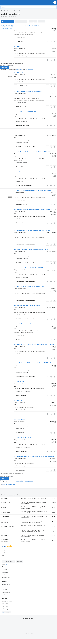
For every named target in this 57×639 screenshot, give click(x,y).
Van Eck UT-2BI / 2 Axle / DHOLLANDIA (25, 111)
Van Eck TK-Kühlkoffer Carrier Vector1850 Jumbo (28, 91)
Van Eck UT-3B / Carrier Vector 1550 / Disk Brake (27, 133)
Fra (6, 564)
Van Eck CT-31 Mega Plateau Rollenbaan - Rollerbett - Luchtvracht (32, 190)
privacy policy (19, 69)
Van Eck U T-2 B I (19, 381)
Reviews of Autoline (6, 592)
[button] (55, 2)
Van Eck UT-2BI (18, 46)
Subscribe (4, 67)
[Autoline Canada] (9, 2)
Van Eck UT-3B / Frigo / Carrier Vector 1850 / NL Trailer (29, 286)
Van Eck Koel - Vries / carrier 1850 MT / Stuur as (27, 305)
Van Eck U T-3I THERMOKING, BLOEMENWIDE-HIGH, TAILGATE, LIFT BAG (35, 209)
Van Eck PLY (17, 171)
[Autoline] (2, 11)
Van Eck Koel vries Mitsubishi (22, 324)
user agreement (29, 69)
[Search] (54, 7)
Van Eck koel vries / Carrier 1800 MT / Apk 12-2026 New (29, 267)
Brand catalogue (6, 595)
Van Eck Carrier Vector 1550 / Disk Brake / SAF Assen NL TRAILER (33, 363)
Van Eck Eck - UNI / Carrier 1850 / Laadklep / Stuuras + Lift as (31, 249)
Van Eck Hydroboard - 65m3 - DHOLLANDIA (26, 26)
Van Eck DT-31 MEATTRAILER (22, 437)
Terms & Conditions (6, 584)
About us (4, 552)
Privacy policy (5, 587)
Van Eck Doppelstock (20, 419)
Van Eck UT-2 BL (19, 72)
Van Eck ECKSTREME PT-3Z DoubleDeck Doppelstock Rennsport (32, 151)
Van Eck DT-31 (18, 400)
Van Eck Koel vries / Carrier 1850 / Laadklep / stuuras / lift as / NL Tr (32, 230)
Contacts (4, 558)
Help (3, 555)
